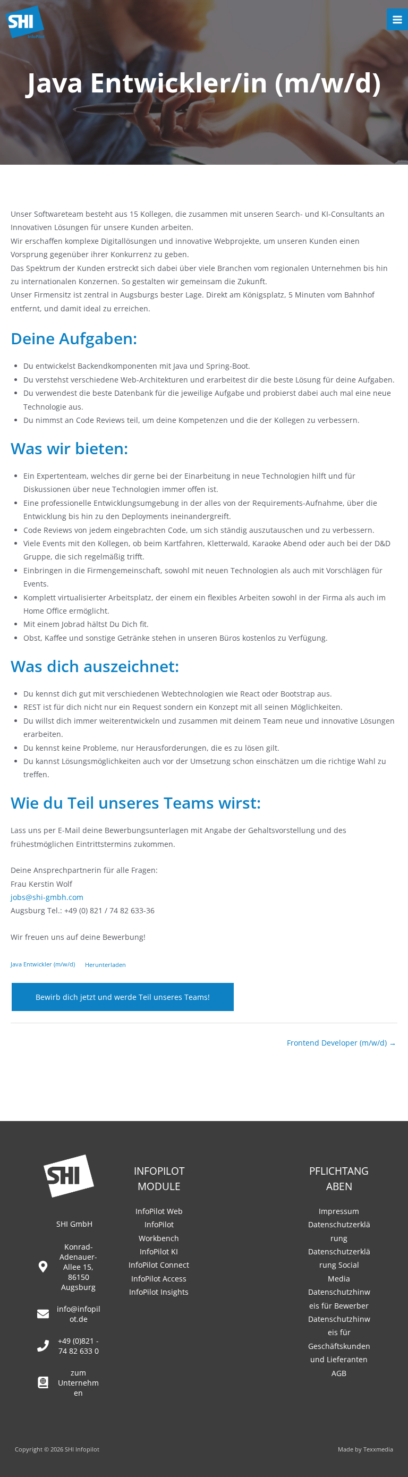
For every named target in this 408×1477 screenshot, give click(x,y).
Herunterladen (105, 965)
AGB (339, 1373)
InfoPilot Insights (159, 1292)
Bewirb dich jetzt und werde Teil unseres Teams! (123, 997)
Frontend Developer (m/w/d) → (341, 1043)
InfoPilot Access (158, 1279)
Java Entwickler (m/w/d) (43, 965)
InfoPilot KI (159, 1251)
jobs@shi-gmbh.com (47, 897)
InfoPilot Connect (159, 1265)
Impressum (339, 1211)
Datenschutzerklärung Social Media (339, 1265)
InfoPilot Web (159, 1211)
